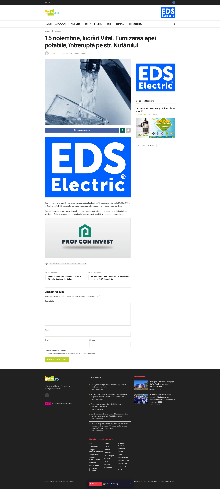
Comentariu (49, 301)
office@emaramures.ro (53, 389)
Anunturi (58, 31)
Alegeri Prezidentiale (94, 458)
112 (90, 444)
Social (120, 451)
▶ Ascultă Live (95, 484)
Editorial (120, 24)
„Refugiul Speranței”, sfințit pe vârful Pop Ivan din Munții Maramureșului (162, 384)
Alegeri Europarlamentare (96, 450)
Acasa (49, 24)
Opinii (106, 462)
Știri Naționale (123, 460)
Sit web (92, 340)
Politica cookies (139, 481)
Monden (107, 459)
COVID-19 (107, 444)
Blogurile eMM (135, 24)
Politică (98, 24)
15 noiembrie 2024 (66, 53)
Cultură (107, 447)
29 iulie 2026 (153, 115)
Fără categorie (109, 456)
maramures (76, 264)
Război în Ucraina (121, 445)
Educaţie (107, 453)
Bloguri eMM (94, 465)
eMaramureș (142, 115)
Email (47, 340)
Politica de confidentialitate (56, 350)
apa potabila (54, 264)
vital (84, 264)
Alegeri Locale (94, 454)
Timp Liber (75, 24)
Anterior (141, 146)
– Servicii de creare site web (62, 404)
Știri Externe (123, 457)
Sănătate (121, 449)
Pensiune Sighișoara (167, 481)
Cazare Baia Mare (152, 481)
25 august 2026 (98, 389)
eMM (53, 53)
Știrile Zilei (122, 463)
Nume (48, 330)
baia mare (65, 264)
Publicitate (108, 468)
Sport (88, 24)
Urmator (151, 146)
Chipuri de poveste (93, 469)
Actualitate (60, 24)
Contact (47, 2)
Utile (109, 24)
